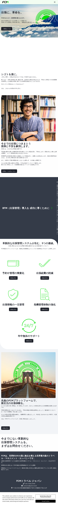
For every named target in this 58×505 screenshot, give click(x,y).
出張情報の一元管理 (13, 304)
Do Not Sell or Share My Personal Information (45, 496)
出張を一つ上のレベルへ (9, 171)
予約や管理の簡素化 (13, 273)
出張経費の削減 (44, 273)
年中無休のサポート (29, 335)
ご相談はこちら (6, 29)
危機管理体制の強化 (45, 304)
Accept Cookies (45, 501)
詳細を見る (13, 278)
